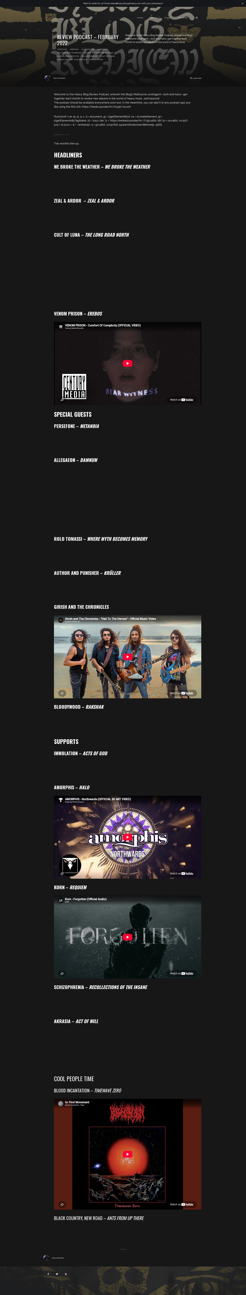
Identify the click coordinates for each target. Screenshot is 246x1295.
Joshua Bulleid (59, 78)
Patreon (183, 18)
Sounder (66, 135)
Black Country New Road (98, 53)
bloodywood (90, 56)
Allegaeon (88, 49)
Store (168, 18)
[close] (242, 3)
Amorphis (102, 49)
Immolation (96, 59)
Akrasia (74, 49)
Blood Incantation (68, 56)
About (153, 18)
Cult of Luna (108, 56)
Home (140, 18)
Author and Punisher (69, 53)
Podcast (62, 49)
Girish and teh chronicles (72, 59)
